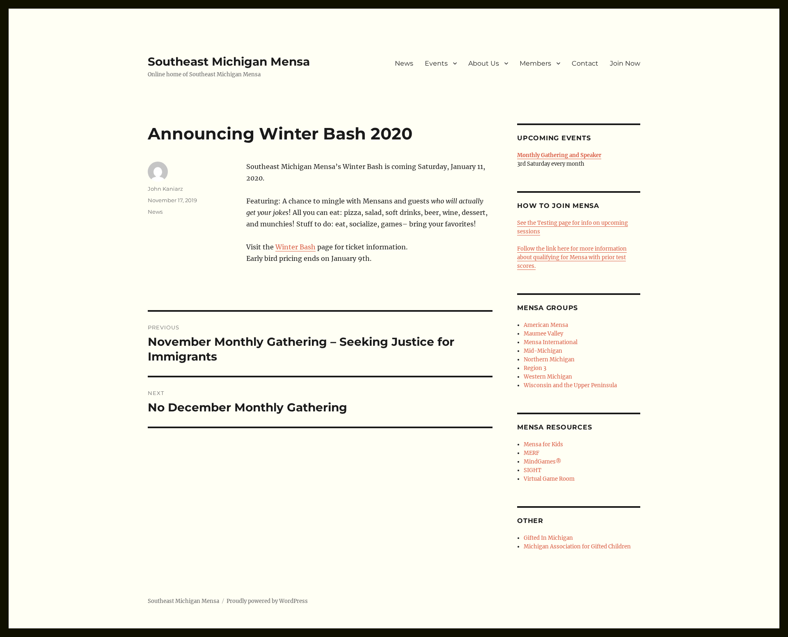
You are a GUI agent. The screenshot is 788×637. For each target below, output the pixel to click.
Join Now (625, 63)
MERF (531, 453)
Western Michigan (548, 376)
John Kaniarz (165, 188)
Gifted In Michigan (548, 537)
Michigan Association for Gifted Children (577, 546)
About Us (483, 63)
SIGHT (532, 470)
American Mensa (546, 325)
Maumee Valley (543, 333)
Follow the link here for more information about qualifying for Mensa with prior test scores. (572, 257)
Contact (585, 63)
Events (436, 63)
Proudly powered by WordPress (267, 601)
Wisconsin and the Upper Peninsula (570, 385)
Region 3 (535, 368)
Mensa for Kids (543, 444)
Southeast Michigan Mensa (229, 61)
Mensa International (550, 342)
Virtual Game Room (549, 478)
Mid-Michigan (543, 350)
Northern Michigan (549, 359)
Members (535, 63)
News (404, 63)
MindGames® (542, 461)
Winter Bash (295, 247)
